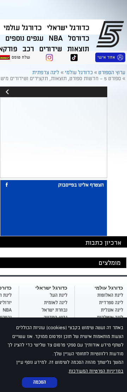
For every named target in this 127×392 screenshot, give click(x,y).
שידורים (50, 49)
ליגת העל (58, 295)
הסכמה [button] (39, 382)
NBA (56, 38)
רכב (28, 49)
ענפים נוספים (24, 38)
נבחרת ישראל (54, 310)
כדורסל (78, 38)
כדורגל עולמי (23, 28)
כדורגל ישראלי (68, 28)
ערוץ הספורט (111, 34)
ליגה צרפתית (45, 72)
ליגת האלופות (110, 295)
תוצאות (78, 49)
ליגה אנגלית (112, 310)
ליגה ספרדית (111, 303)
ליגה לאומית (55, 303)
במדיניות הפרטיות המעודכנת (96, 371)
